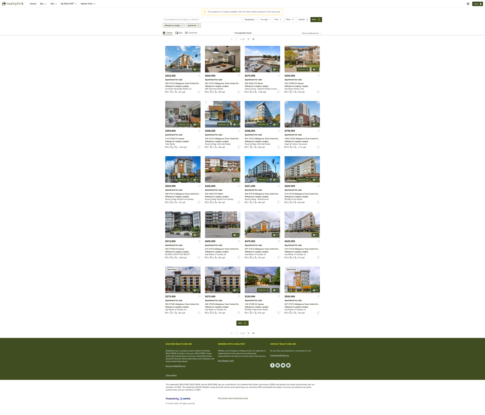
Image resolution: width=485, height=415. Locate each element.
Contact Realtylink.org (279, 355)
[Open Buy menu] (46, 4)
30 (317, 180)
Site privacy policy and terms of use (233, 398)
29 (237, 290)
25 (198, 235)
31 (317, 69)
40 (198, 180)
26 (277, 124)
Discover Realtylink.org (175, 366)
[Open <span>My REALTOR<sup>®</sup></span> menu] (76, 4)
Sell (52, 4)
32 (198, 124)
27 (317, 124)
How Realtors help (226, 361)
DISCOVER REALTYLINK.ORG (179, 344)
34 (237, 124)
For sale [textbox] (264, 19)
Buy (42, 4)
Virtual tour (301, 69)
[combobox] (203, 19)
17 (277, 290)
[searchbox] (201, 19)
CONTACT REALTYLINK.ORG (283, 344)
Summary (192, 33)
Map (180, 33)
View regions (171, 375)
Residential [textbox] (249, 19)
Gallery (169, 33)
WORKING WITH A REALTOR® (231, 344)
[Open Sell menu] (56, 4)
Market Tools (87, 4)
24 (198, 290)
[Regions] (468, 4)
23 (277, 69)
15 (237, 69)
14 (198, 69)
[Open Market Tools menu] (95, 4)
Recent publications (310, 33)
